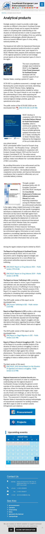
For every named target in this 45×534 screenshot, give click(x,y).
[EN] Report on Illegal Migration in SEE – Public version (22, 337)
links (10, 512)
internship (12, 510)
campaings (13, 516)
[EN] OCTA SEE (24, 108)
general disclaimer (16, 514)
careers (11, 507)
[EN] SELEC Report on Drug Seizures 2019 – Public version (24, 275)
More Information (25, 530)
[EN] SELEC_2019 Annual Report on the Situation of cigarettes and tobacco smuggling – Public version (23, 369)
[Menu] (42, 4)
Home (4, 13)
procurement (13, 505)
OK (11, 530)
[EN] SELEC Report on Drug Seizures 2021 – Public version (24, 268)
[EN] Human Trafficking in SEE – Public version (22, 304)
